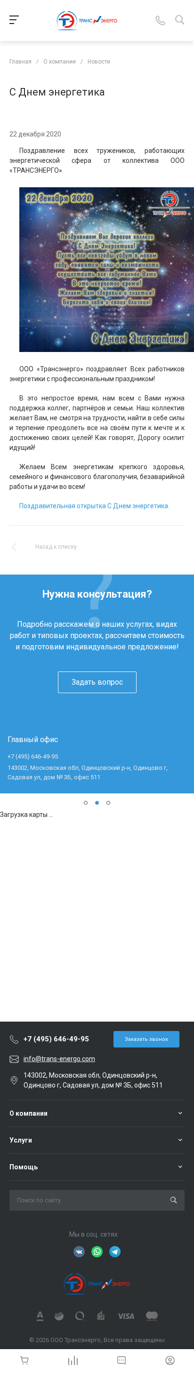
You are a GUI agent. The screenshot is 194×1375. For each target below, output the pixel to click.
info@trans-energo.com (59, 1059)
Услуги (20, 1140)
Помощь (23, 1167)
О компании (28, 1113)
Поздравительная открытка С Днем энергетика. (94, 506)
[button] (86, 803)
